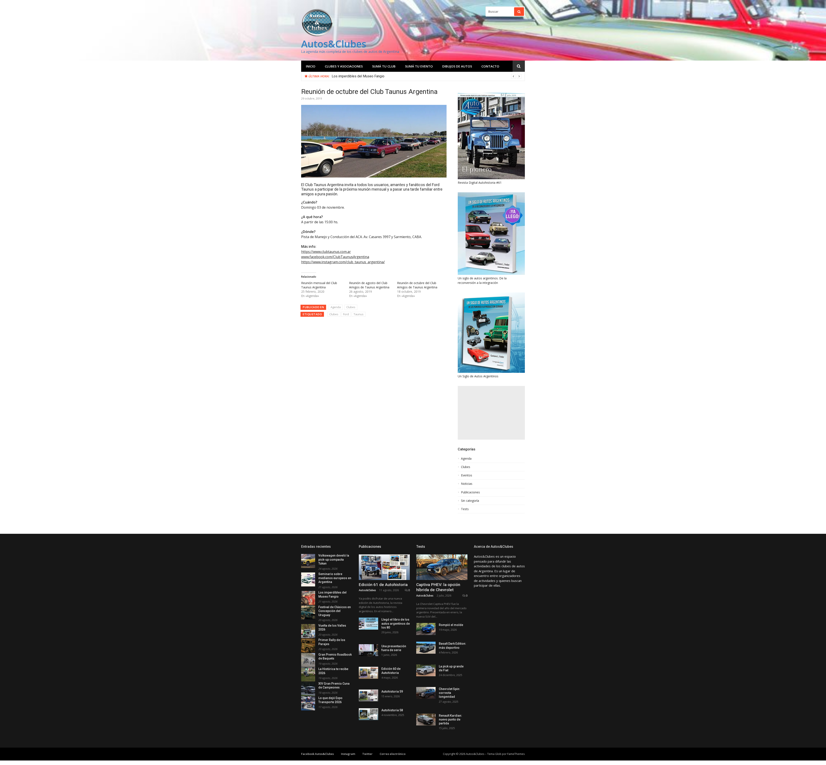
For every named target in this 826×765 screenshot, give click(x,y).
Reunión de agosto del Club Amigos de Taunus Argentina (369, 285)
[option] (426, 76)
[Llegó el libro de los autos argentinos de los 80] (368, 623)
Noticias (466, 484)
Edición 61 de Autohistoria (383, 584)
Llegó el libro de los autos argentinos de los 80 (395, 623)
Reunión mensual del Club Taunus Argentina (319, 285)
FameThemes (516, 754)
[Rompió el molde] (426, 629)
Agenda (336, 307)
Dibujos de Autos (457, 66)
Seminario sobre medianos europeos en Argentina (334, 578)
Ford (346, 314)
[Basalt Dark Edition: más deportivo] (426, 647)
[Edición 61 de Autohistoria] (384, 567)
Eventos (466, 475)
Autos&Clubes (333, 43)
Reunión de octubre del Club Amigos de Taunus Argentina (417, 285)
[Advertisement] (491, 413)
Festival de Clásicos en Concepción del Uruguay (368, 76)
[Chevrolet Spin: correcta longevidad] (426, 693)
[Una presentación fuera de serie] (368, 650)
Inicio (310, 66)
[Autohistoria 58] (368, 714)
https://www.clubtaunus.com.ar (326, 251)
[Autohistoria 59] (368, 695)
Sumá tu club (384, 66)
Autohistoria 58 (392, 710)
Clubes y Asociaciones (344, 66)
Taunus (359, 314)
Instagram (348, 754)
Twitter (367, 754)
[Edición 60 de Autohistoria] (368, 673)
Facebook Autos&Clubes (317, 754)
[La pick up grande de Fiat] (426, 670)
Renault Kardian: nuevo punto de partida (450, 719)
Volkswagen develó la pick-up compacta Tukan (333, 559)
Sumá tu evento (419, 66)
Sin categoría (470, 501)
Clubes (350, 307)
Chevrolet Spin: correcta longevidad (449, 692)
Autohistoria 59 (392, 691)
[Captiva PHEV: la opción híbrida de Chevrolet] (441, 567)
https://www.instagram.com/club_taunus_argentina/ (343, 262)
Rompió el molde (451, 625)
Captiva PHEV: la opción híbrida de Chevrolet (438, 587)
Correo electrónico (392, 754)
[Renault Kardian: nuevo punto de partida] (426, 719)
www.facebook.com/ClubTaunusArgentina (335, 256)
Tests (465, 509)
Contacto (490, 66)
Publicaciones (470, 492)
